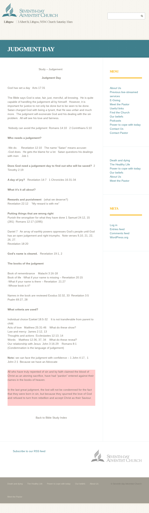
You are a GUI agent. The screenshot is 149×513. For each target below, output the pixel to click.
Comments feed (119, 233)
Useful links (117, 108)
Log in (113, 225)
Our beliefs (116, 116)
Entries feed (117, 229)
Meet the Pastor (119, 104)
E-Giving (115, 100)
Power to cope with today (125, 124)
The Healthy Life (120, 164)
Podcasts (115, 120)
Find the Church (120, 112)
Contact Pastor (119, 132)
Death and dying (120, 160)
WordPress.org (119, 237)
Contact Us (116, 128)
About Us (115, 88)
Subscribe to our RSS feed (29, 451)
